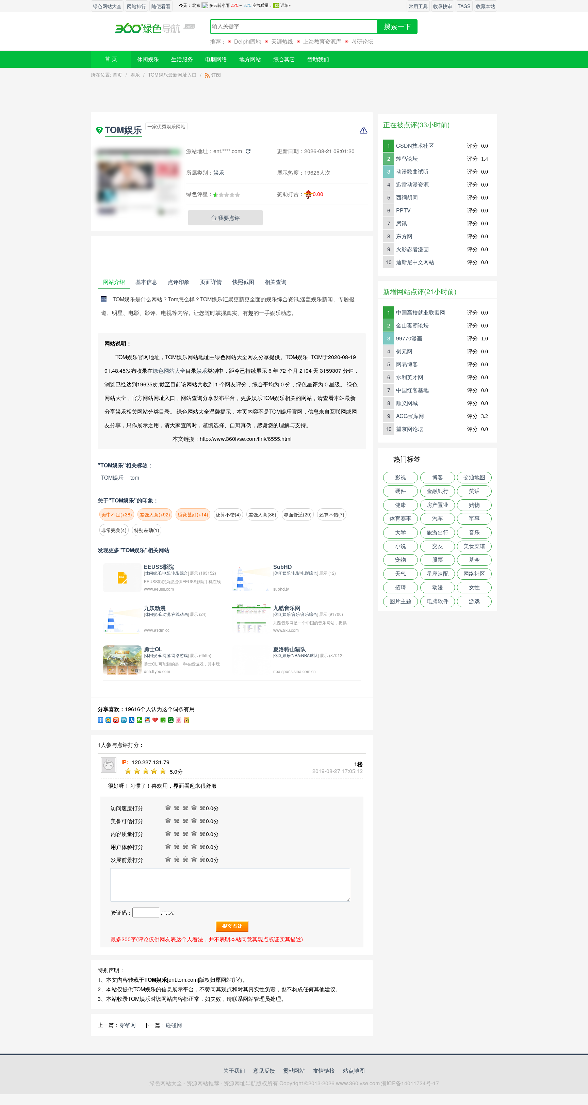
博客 (437, 477)
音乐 (296, 614)
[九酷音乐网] (251, 618)
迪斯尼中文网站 (415, 262)
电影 (166, 573)
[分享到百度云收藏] (155, 720)
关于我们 (234, 1070)
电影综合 (180, 573)
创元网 (404, 351)
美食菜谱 (474, 546)
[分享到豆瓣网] (171, 720)
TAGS (464, 6)
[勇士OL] (122, 659)
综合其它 (284, 59)
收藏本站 (485, 6)
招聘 (400, 587)
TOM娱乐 (112, 477)
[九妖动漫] (122, 618)
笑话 (474, 491)
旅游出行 (437, 532)
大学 (400, 532)
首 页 (111, 59)
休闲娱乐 (148, 59)
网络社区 (474, 574)
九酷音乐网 (286, 608)
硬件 (400, 491)
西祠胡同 (407, 197)
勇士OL (153, 649)
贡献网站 (294, 1070)
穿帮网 (127, 1025)
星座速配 (437, 574)
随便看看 (160, 6)
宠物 (400, 560)
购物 (474, 505)
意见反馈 (264, 1070)
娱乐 (135, 74)
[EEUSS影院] (122, 577)
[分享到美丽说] (179, 720)
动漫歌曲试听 (412, 171)
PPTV (403, 210)
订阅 (215, 74)
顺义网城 (407, 403)
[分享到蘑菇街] (187, 720)
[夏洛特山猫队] (251, 659)
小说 (400, 546)
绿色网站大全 (107, 6)
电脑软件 (437, 601)
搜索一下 (397, 26)
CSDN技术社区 (415, 145)
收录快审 (442, 6)
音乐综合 (309, 614)
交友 (437, 546)
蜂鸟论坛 (407, 158)
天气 (400, 574)
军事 (474, 519)
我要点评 (225, 218)
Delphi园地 (247, 41)
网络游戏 (180, 655)
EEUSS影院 (159, 567)
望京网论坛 (409, 429)
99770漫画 (409, 338)
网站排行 (136, 6)
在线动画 (180, 614)
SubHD (282, 567)
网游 (166, 655)
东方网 (404, 236)
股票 (437, 560)
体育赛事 (400, 519)
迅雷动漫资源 (412, 184)
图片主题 (400, 601)
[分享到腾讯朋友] (163, 720)
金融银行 (437, 491)
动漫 (166, 614)
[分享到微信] (140, 720)
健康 (400, 505)
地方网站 (250, 59)
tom (134, 477)
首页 (117, 74)
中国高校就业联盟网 (420, 312)
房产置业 (437, 505)
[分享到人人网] (132, 720)
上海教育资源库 (322, 41)
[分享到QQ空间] (108, 720)
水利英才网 (409, 377)
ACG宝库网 (410, 416)
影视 (400, 477)
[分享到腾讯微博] (124, 720)
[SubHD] (251, 577)
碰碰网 (174, 1025)
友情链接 (324, 1070)
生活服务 (182, 59)
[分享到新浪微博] (116, 720)
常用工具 (418, 6)
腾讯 (401, 223)
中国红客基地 (412, 390)
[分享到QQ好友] (147, 720)
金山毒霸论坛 (412, 325)
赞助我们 (318, 59)
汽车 (437, 519)
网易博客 (407, 364)
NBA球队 (309, 655)
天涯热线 (282, 41)
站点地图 (354, 1070)
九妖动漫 (155, 608)
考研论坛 (362, 41)
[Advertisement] (232, 97)
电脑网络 (216, 59)
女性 (474, 587)
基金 (474, 560)
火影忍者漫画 (412, 249)
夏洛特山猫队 (289, 649)
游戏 (474, 601)
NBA (296, 655)
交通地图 (474, 477)
